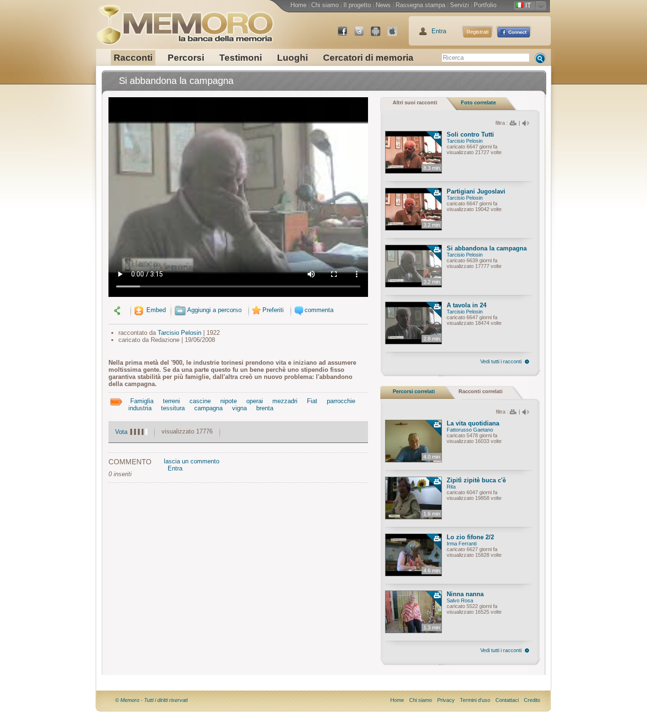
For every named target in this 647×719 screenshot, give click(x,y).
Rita (451, 486)
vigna (239, 408)
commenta (319, 309)
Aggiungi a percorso (214, 309)
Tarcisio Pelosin (179, 332)
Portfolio (485, 5)
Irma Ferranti (461, 543)
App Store (395, 35)
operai (254, 401)
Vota (121, 431)
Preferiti (273, 309)
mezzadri (284, 401)
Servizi (459, 5)
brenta (264, 408)
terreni (171, 401)
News (383, 5)
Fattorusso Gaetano (470, 430)
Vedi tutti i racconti (500, 361)
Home (298, 5)
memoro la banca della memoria (184, 21)
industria (140, 408)
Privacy (446, 700)
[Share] (118, 309)
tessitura (173, 408)
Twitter (362, 35)
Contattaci (507, 700)
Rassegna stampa (420, 5)
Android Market (379, 35)
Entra (438, 31)
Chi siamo (325, 5)
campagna (208, 408)
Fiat (312, 401)
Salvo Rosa (460, 600)
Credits (532, 700)
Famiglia (141, 401)
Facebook (346, 35)
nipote (228, 401)
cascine (200, 401)
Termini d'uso (475, 700)
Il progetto (357, 5)
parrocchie (341, 401)
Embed (155, 309)
